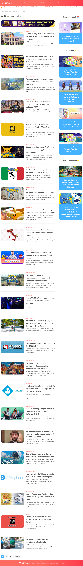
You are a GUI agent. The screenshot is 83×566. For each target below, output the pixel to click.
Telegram (27, 3)
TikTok (43, 3)
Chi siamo (42, 563)
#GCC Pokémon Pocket (50, 7)
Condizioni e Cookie (59, 563)
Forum (36, 3)
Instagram (52, 3)
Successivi (17, 557)
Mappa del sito (35, 563)
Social (60, 3)
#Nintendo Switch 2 (63, 7)
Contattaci (50, 563)
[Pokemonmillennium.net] (6, 3)
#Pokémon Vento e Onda (22, 7)
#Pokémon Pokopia (8, 7)
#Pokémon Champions (36, 7)
